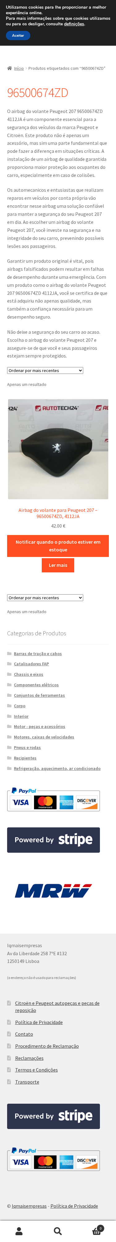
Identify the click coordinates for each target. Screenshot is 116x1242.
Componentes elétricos (36, 685)
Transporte (27, 1082)
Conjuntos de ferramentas (39, 695)
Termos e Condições (36, 1070)
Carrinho (89, 1226)
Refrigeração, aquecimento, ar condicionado (57, 768)
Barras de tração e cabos (38, 653)
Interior (21, 716)
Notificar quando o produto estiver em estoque (58, 546)
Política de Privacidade (39, 1022)
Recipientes (25, 758)
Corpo (19, 706)
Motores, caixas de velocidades (44, 737)
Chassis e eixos (28, 674)
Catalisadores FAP (31, 664)
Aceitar (18, 35)
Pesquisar (58, 1231)
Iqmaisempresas (29, 1206)
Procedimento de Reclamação (47, 1046)
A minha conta (19, 1231)
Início (19, 68)
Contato (24, 1034)
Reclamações (29, 1058)
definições (74, 24)
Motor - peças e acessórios (39, 726)
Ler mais (58, 565)
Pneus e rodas (27, 747)
